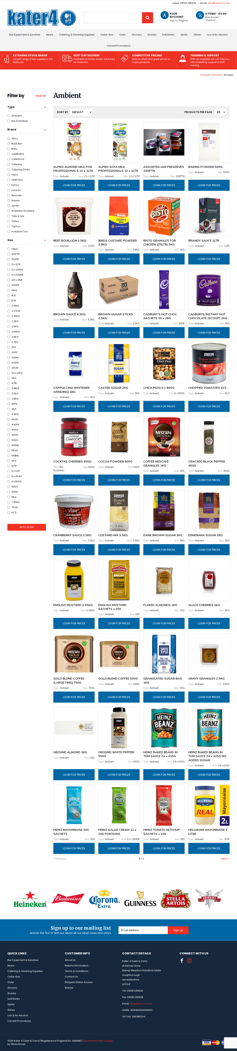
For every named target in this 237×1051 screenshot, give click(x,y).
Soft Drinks (168, 34)
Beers (49, 34)
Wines (197, 34)
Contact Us (71, 976)
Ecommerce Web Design (98, 1041)
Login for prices (74, 185)
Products (206, 74)
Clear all (40, 95)
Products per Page (198, 112)
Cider (122, 34)
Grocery (137, 34)
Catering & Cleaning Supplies (77, 34)
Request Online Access (79, 982)
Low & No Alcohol (217, 34)
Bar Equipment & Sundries (24, 34)
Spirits (184, 34)
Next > (226, 859)
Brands (69, 987)
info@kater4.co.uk (219, 3)
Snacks (152, 34)
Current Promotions (118, 45)
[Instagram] (189, 960)
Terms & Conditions (76, 971)
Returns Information (76, 965)
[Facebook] (182, 960)
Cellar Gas (107, 34)
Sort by (62, 112)
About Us (70, 960)
